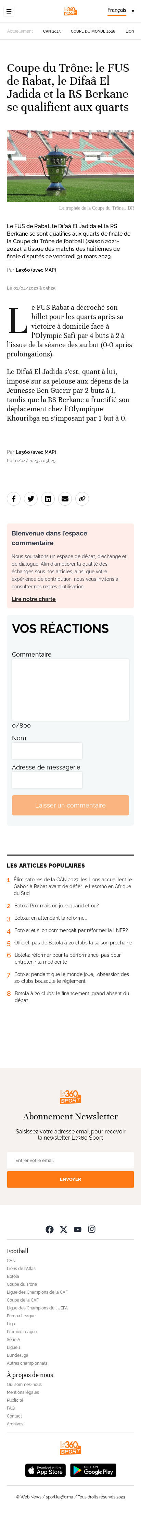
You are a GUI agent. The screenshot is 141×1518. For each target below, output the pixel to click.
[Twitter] (64, 1229)
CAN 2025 (52, 31)
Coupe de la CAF (23, 1300)
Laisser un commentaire (70, 805)
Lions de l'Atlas (21, 1268)
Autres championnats (27, 1363)
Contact (14, 1416)
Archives (15, 1424)
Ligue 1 (13, 1347)
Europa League (21, 1316)
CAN (11, 1260)
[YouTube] (78, 1229)
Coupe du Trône (22, 1284)
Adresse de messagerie (46, 767)
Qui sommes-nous (24, 1384)
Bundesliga (17, 1355)
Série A (13, 1339)
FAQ (11, 1408)
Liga (11, 1323)
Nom (19, 738)
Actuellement (20, 31)
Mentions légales (23, 1392)
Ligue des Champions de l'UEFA (37, 1308)
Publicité (15, 1400)
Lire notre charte (34, 599)
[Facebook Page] (50, 1229)
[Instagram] (92, 1229)
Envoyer (70, 1179)
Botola (13, 1276)
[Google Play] (93, 1469)
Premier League (22, 1331)
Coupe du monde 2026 (93, 31)
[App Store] (45, 1469)
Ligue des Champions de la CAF (37, 1292)
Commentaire (32, 654)
